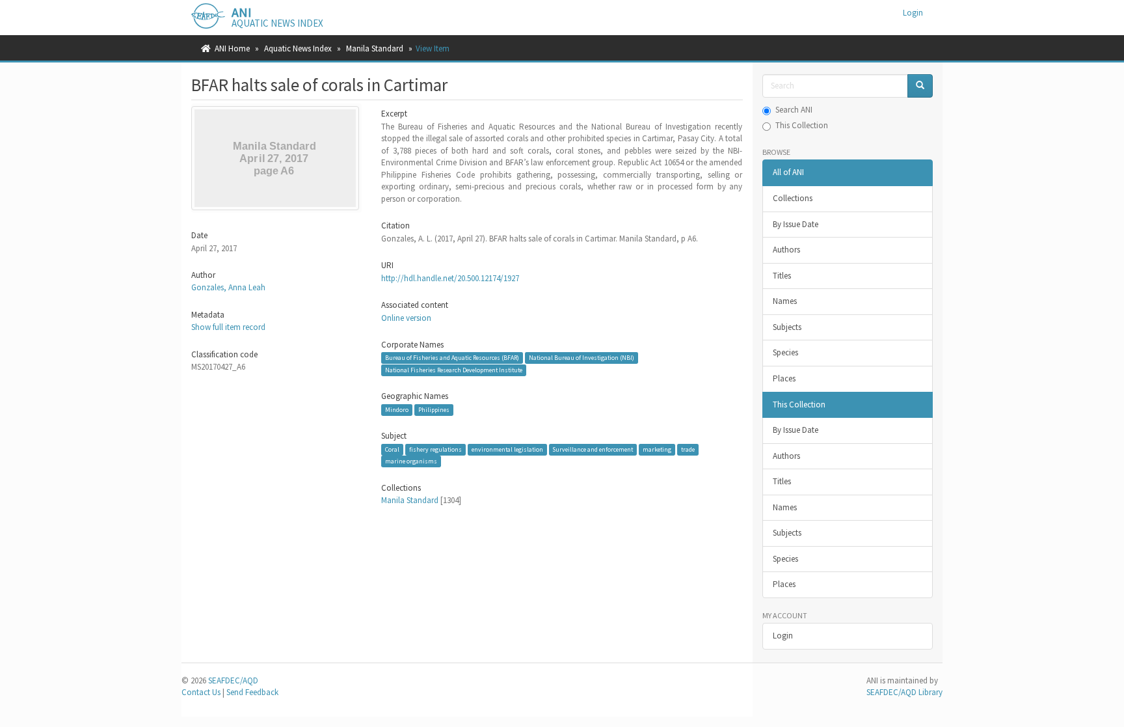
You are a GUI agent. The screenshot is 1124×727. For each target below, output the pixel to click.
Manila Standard (374, 48)
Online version (406, 317)
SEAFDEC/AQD (233, 680)
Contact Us (201, 692)
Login (783, 635)
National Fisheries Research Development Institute (453, 370)
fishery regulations (435, 449)
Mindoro (396, 409)
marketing (657, 449)
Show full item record (228, 327)
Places (784, 378)
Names (785, 301)
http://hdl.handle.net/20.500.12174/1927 (450, 278)
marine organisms (411, 461)
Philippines (433, 409)
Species (785, 352)
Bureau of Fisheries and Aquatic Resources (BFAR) (452, 357)
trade (688, 449)
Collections (792, 198)
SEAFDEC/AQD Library (904, 692)
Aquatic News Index (298, 48)
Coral (392, 449)
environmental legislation (507, 449)
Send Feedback (252, 692)
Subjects (787, 327)
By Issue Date (795, 224)
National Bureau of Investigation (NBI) (581, 357)
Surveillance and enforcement (592, 449)
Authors (786, 249)
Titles (782, 275)
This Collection (801, 125)
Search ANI (793, 109)
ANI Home (232, 48)
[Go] (920, 86)
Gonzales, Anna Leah (228, 287)
